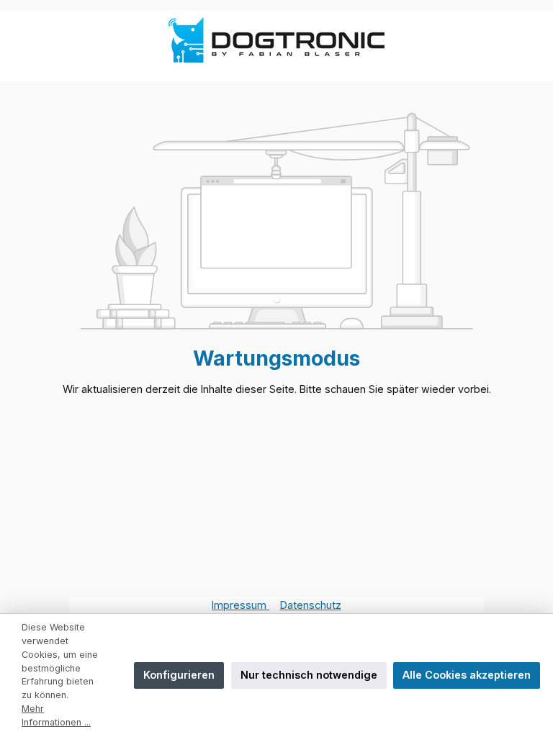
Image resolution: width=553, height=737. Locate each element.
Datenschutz (310, 605)
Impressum (240, 605)
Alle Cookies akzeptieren (467, 675)
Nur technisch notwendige (308, 675)
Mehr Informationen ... (56, 715)
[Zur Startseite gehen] (276, 40)
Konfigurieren (179, 675)
